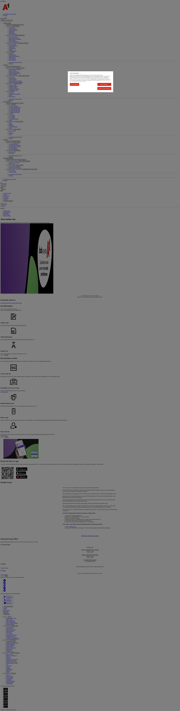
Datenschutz (106, 77)
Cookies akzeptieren (104, 84)
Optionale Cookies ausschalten (104, 88)
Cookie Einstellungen (74, 84)
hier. (85, 81)
